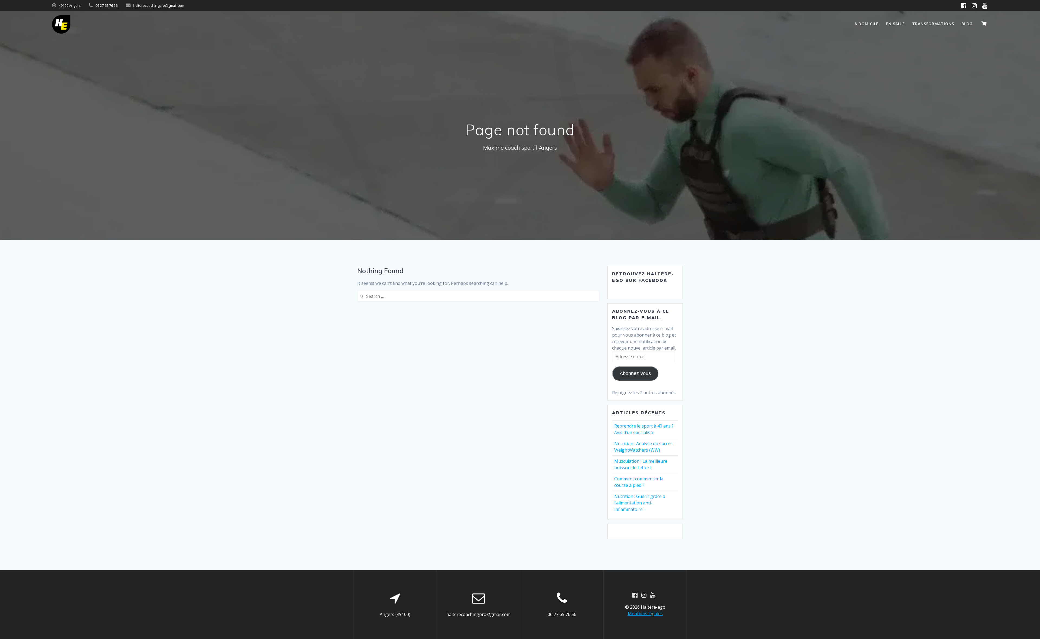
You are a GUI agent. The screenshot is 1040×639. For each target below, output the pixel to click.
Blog (967, 23)
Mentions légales (645, 614)
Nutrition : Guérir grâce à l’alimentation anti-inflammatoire (639, 502)
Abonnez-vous (635, 373)
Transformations (933, 23)
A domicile (866, 23)
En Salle (895, 23)
